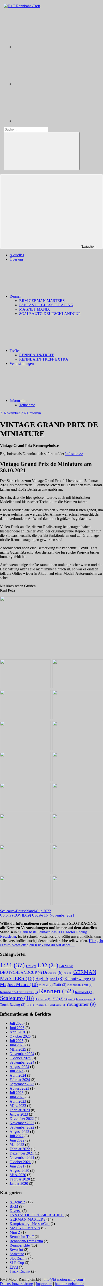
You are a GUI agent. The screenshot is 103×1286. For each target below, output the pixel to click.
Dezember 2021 (22, 1153)
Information (18, 401)
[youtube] (49, 84)
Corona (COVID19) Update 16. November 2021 (37, 915)
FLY (67, 973)
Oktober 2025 (20, 1036)
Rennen (15, 296)
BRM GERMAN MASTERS (42, 301)
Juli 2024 (16, 1071)
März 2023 (18, 1106)
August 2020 (19, 1170)
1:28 (31, 966)
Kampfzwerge (79, 978)
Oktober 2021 (20, 1162)
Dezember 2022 (22, 1119)
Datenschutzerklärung (16, 1284)
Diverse (53, 972)
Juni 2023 (17, 1097)
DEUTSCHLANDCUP (21, 972)
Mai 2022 (17, 1144)
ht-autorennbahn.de (69, 1284)
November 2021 (22, 1157)
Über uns (16, 259)
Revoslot (84, 992)
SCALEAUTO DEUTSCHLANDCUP (49, 314)
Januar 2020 (19, 1183)
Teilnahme (27, 405)
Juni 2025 (17, 1045)
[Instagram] (49, 47)
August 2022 (19, 1132)
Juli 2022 (16, 1136)
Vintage (42, 1005)
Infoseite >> (74, 454)
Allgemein (17, 1202)
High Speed (49, 978)
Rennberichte (20, 1245)
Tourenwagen (85, 999)
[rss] (49, 121)
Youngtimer (81, 1004)
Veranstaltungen (22, 364)
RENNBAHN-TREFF (36, 355)
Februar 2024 (20, 1080)
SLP (57, 999)
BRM (66, 966)
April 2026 (18, 1032)
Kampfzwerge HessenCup (30, 1224)
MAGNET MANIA (34, 309)
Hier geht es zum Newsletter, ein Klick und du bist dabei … (51, 943)
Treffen (15, 351)
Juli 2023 (16, 1093)
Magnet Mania (19, 984)
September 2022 (22, 1127)
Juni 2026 (17, 1028)
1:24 (12, 965)
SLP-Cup (17, 1263)
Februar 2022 (20, 1149)
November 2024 (22, 1054)
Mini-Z (45, 984)
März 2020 (18, 1175)
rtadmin (35, 413)
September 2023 (22, 1084)
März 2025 (18, 1049)
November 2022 (22, 1123)
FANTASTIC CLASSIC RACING (46, 305)
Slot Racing (43, 999)
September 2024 (22, 1062)
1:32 (47, 965)
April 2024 (18, 1075)
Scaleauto (17, 998)
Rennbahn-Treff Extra (19, 992)
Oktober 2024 (20, 1058)
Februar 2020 (20, 1179)
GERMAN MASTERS (28, 1219)
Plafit (59, 984)
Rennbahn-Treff (79, 984)
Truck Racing (12, 1004)
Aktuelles (17, 255)
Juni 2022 (17, 1140)
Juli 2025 (16, 1041)
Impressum (44, 1284)
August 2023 (19, 1088)
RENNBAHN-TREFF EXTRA (43, 359)
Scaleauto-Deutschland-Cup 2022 (25, 911)
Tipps (69, 999)
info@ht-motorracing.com (63, 1279)
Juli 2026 (16, 1023)
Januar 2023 (19, 1114)
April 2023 (18, 1101)
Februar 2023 (20, 1110)
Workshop (57, 1005)
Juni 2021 (17, 1166)
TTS (30, 1005)
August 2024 (19, 1067)
